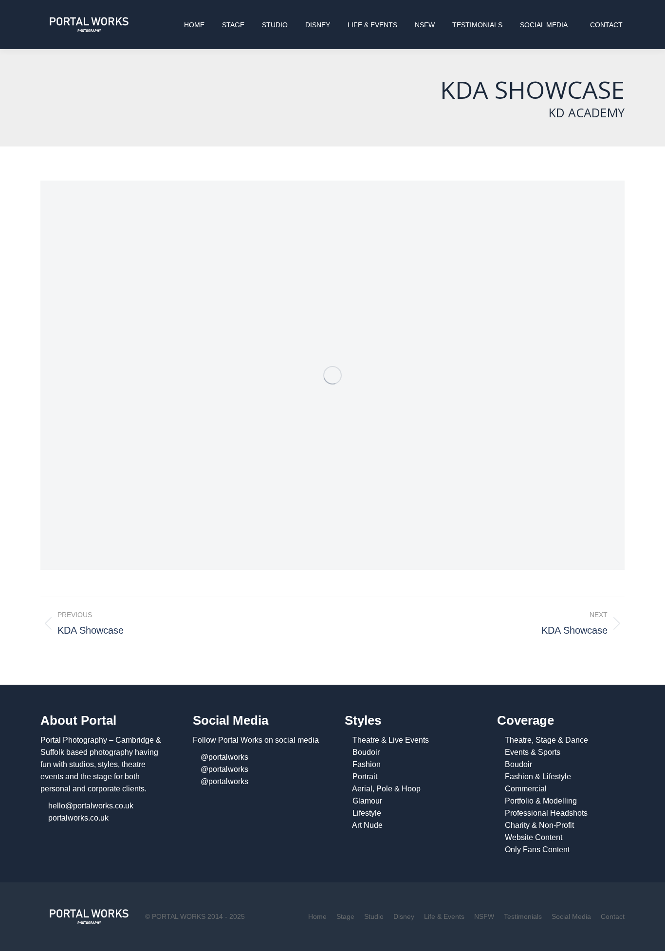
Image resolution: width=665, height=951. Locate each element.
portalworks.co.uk (78, 818)
